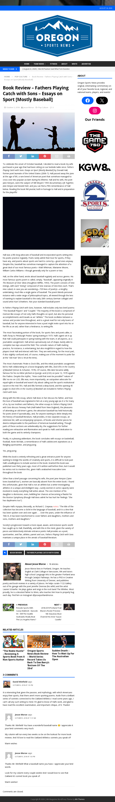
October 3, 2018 (12, 107)
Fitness (53, 64)
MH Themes (79, 799)
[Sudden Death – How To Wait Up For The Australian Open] (63, 641)
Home (26, 64)
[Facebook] (88, 100)
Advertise (86, 64)
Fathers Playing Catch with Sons (43, 552)
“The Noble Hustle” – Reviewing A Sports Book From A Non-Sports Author (14, 655)
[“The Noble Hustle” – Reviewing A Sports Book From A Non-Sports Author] (14, 641)
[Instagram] (95, 110)
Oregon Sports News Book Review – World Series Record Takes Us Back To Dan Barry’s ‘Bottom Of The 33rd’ (38, 659)
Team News (39, 64)
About (64, 64)
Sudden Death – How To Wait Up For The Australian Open (63, 655)
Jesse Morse (28, 107)
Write (74, 64)
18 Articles (53, 564)
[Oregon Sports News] (57, 59)
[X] (102, 100)
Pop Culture (43, 107)
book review (16, 552)
